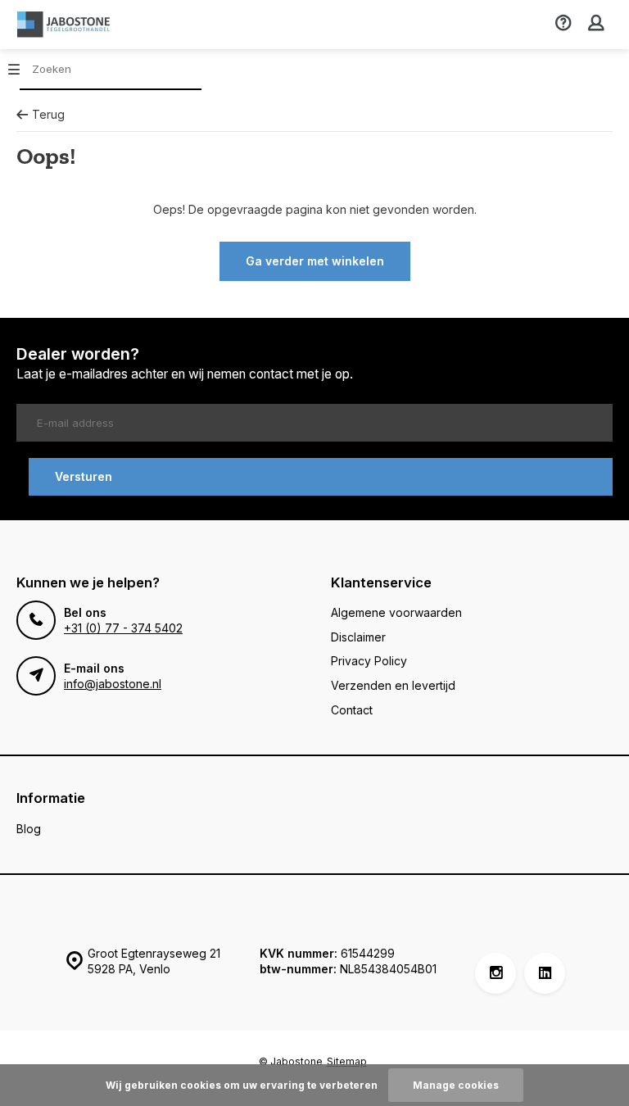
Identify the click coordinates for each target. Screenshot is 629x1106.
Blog (28, 829)
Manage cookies (456, 1085)
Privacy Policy (369, 661)
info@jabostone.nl (112, 684)
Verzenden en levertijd (393, 685)
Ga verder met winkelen (315, 261)
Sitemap (347, 1061)
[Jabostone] (65, 24)
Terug (48, 114)
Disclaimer (358, 637)
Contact (352, 710)
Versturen (83, 476)
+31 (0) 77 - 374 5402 (123, 628)
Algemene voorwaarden (396, 612)
